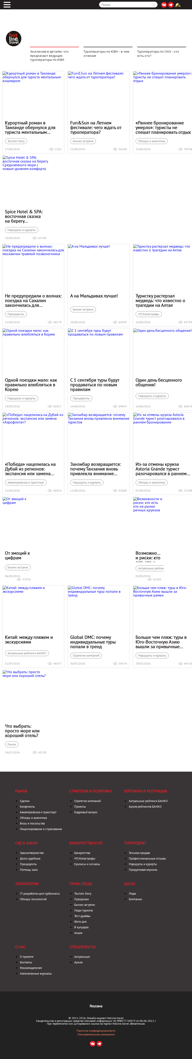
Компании (135, 899)
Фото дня (80, 922)
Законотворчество (32, 853)
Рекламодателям (31, 968)
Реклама (96, 1006)
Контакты (26, 962)
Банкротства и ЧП (86, 843)
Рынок (11, 744)
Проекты (80, 807)
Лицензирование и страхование (41, 829)
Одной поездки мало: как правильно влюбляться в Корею (31, 385)
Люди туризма (83, 910)
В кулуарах (81, 927)
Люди (132, 894)
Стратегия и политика (91, 791)
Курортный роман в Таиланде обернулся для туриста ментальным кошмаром (30, 127)
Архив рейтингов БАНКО (145, 807)
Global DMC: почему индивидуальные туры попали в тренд (93, 642)
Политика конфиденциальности (96, 1030)
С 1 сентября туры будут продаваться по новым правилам (94, 385)
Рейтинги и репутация (145, 791)
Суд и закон (26, 843)
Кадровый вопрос (86, 812)
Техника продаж (139, 853)
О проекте (26, 957)
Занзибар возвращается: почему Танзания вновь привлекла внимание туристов (95, 469)
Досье (130, 884)
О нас (20, 947)
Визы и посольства (32, 823)
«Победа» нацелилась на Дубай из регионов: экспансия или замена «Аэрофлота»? (30, 469)
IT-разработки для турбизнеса (39, 894)
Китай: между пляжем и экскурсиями (29, 639)
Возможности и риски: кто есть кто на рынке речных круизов (148, 556)
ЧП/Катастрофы (148, 314)
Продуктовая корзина (143, 870)
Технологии (27, 884)
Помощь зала (28, 870)
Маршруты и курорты (21, 230)
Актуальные (82, 957)
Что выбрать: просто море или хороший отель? (22, 731)
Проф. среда (81, 884)
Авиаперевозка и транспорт (25, 482)
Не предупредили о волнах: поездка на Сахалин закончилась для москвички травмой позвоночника (33, 300)
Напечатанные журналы (36, 974)
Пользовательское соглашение (96, 1034)
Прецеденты (15, 314)
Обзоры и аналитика (151, 141)
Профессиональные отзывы (147, 858)
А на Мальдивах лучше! (94, 295)
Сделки (25, 801)
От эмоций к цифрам (17, 555)
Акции (78, 933)
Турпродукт (135, 843)
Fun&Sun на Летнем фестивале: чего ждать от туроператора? (95, 127)
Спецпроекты (83, 947)
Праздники (81, 899)
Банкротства (82, 853)
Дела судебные (30, 858)
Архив (78, 962)
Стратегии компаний (86, 656)
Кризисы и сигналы (87, 864)
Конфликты (27, 807)
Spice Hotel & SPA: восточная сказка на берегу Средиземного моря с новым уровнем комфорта (25, 216)
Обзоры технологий (33, 899)
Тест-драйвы (82, 916)
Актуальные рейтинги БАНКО (157, 568)
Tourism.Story (16, 141)
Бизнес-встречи (83, 141)
